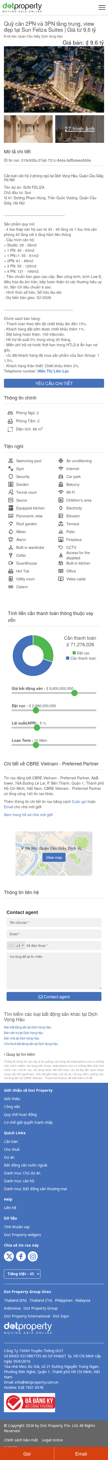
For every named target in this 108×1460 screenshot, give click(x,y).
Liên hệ (10, 1208)
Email (9, 806)
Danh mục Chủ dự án (22, 1173)
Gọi (27, 1453)
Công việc (12, 1107)
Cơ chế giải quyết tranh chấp (28, 1122)
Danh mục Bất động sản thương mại (35, 1189)
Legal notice (52, 1440)
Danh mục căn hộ (19, 1181)
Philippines (64, 1300)
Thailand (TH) (40, 1300)
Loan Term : (22, 740)
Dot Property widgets (22, 1235)
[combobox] (16, 945)
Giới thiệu (12, 1099)
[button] (101, 7)
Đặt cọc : (20, 705)
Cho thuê (12, 1149)
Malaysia (82, 1300)
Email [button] (81, 1453)
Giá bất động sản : (28, 688)
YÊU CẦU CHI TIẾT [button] (54, 383)
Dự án (9, 1157)
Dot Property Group (40, 1308)
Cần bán (11, 1141)
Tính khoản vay (17, 1227)
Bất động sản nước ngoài (25, 1165)
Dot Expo (61, 1316)
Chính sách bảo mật (21, 1440)
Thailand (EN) (15, 1300)
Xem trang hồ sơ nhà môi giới (28, 814)
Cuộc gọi (79, 801)
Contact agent (56, 997)
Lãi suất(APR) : (25, 723)
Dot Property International (27, 1316)
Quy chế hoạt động (20, 1114)
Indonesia (12, 1308)
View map (54, 857)
